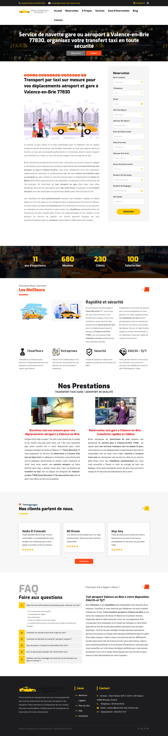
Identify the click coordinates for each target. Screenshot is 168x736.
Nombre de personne (122, 175)
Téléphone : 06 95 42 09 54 (112, 704)
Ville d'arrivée (119, 142)
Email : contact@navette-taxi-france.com (119, 708)
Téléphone (117, 88)
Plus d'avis (84, 561)
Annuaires (83, 716)
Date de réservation (122, 132)
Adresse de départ (121, 121)
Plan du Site (84, 705)
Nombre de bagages (122, 186)
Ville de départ (120, 110)
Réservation (71, 10)
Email (115, 99)
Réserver (129, 211)
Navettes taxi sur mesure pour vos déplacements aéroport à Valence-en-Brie (52, 432)
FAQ (80, 711)
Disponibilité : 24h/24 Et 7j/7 (113, 712)
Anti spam (117, 197)
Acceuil (58, 10)
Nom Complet (119, 77)
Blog (135, 10)
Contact (58, 20)
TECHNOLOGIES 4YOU (63, 729)
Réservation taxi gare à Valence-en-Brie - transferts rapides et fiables (116, 432)
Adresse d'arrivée (121, 153)
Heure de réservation (123, 164)
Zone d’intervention (118, 10)
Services (99, 10)
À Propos (87, 10)
